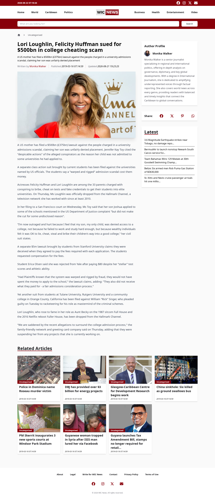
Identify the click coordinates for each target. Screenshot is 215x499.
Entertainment (175, 12)
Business (139, 12)
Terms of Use (151, 474)
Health (156, 12)
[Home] (18, 35)
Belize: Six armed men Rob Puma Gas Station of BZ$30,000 (169, 170)
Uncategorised (35, 35)
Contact (113, 474)
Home (20, 12)
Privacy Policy (131, 474)
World (34, 12)
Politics (68, 12)
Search (189, 23)
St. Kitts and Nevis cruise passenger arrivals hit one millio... (168, 179)
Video (194, 12)
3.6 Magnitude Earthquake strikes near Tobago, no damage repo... (166, 141)
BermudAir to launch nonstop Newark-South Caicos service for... (169, 151)
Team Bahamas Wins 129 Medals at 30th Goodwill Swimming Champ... (166, 160)
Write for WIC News (92, 474)
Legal (72, 474)
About (60, 474)
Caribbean (51, 12)
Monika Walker (38, 66)
